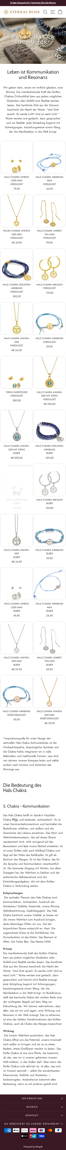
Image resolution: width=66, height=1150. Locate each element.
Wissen (32, 1107)
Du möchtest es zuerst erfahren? (32, 1124)
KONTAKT (31, 1115)
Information (32, 1098)
